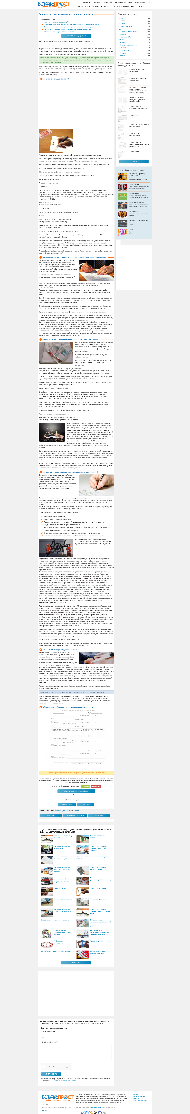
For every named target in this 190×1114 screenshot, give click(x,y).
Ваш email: (76, 795)
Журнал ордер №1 (96, 941)
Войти (148, 2)
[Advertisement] (76, 105)
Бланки (122, 23)
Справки (122, 53)
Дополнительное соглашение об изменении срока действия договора (99, 932)
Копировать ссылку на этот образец (76, 791)
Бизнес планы (140, 2)
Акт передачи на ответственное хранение (138, 107)
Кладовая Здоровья (136, 202)
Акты (121, 18)
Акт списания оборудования (134, 134)
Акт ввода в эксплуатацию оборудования (139, 125)
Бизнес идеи (107, 2)
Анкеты (122, 21)
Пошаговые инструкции (123, 2)
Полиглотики (134, 193)
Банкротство (105, 6)
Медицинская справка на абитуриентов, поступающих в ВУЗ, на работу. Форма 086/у (138, 89)
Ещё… (133, 6)
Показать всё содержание (76, 36)
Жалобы (122, 34)
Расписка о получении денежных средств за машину (62, 869)
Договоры (123, 29)
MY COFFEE (134, 211)
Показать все (134, 161)
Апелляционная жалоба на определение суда (57, 951)
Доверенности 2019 (126, 26)
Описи (121, 39)
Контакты (136, 1094)
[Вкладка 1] (118, 242)
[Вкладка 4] (129, 242)
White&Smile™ (134, 184)
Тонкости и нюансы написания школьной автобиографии (137, 99)
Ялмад (131, 229)
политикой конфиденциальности (64, 1081)
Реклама (142, 6)
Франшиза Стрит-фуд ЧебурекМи (137, 174)
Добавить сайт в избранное (75, 815)
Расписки (122, 47)
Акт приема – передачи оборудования (138, 79)
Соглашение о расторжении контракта (55, 920)
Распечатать (99, 815)
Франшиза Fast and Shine (138, 220)
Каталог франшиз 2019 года (88, 6)
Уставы (122, 56)
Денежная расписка (61, 888)
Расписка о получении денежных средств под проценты (98, 848)
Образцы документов (121, 6)
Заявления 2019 (125, 37)
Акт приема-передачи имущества (137, 70)
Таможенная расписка (98, 899)
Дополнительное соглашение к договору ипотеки (62, 932)
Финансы (97, 2)
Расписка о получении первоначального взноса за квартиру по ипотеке (64, 880)
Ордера (122, 42)
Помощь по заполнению (128, 45)
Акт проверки (134, 151)
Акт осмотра (133, 115)
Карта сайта (45, 1110)
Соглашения (124, 50)
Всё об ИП (87, 2)
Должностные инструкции (128, 31)
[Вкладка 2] (123, 242)
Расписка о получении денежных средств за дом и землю (100, 911)
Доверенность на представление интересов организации (139, 144)
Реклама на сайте (139, 1096)
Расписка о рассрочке (98, 888)
